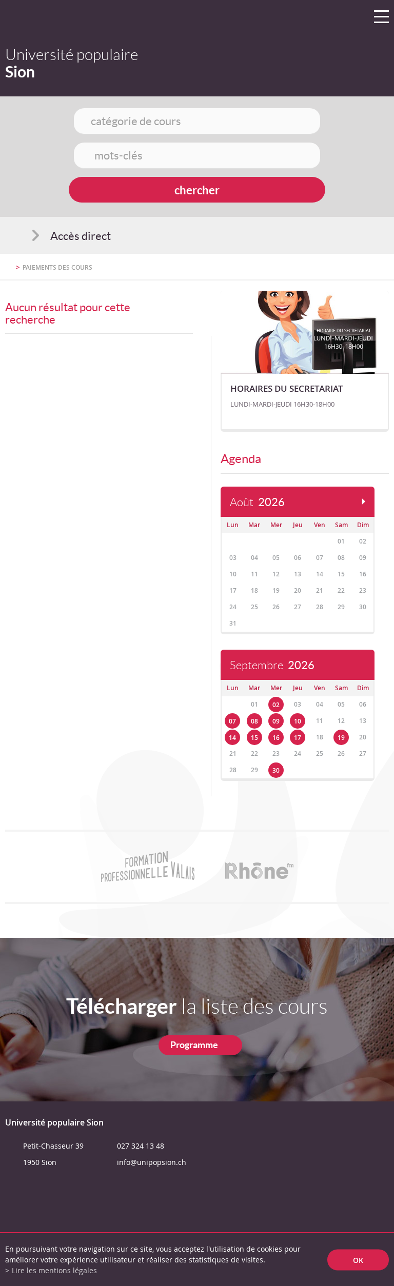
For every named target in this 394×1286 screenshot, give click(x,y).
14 (232, 737)
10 (297, 721)
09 (276, 721)
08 (254, 721)
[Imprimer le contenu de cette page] (329, 272)
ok (358, 1259)
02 (276, 704)
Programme (194, 1044)
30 (276, 770)
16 (276, 737)
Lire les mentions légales (54, 1270)
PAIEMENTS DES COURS (57, 267)
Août (257, 502)
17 (297, 737)
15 (254, 737)
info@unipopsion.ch (151, 1162)
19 (341, 737)
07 (232, 721)
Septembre (272, 665)
